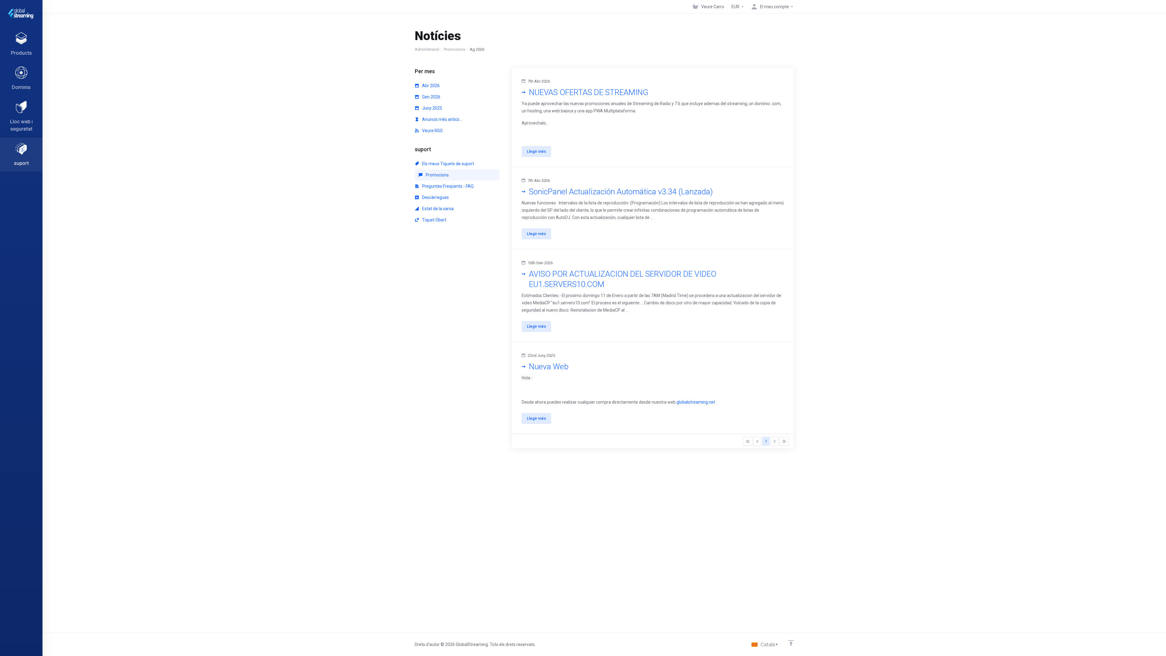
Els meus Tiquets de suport (447, 163)
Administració (427, 49)
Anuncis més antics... (441, 119)
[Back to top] (791, 643)
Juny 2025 (431, 108)
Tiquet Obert (433, 219)
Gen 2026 (430, 96)
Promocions (454, 49)
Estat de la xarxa (437, 208)
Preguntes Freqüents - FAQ (447, 186)
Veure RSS (432, 130)
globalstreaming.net (696, 402)
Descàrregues (435, 197)
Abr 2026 (430, 85)
